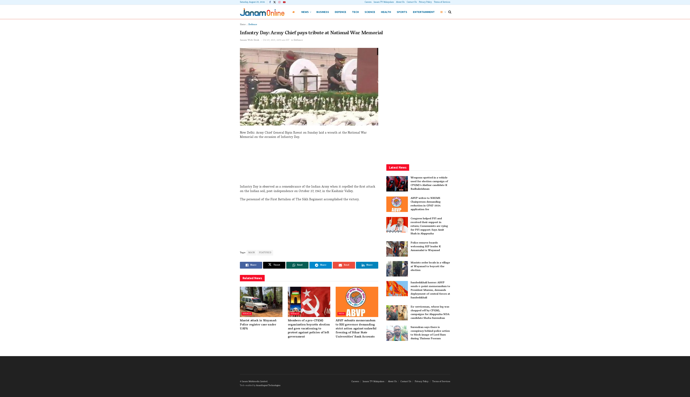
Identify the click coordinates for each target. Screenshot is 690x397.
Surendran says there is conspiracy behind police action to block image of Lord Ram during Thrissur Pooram (430, 333)
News (305, 12)
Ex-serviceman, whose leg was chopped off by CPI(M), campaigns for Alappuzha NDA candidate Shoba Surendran (430, 312)
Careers (368, 2)
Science (370, 12)
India (341, 313)
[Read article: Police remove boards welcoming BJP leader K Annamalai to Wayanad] (397, 249)
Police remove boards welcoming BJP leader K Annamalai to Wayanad (426, 246)
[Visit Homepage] (262, 12)
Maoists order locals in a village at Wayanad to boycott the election (430, 266)
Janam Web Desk (249, 40)
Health (386, 12)
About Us (400, 2)
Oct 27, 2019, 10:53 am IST (276, 40)
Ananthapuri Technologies (268, 386)
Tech (355, 12)
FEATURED (265, 253)
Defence (340, 12)
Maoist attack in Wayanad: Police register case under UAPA (258, 325)
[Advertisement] (309, 163)
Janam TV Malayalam (384, 2)
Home (243, 25)
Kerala (247, 313)
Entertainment (424, 12)
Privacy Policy (425, 2)
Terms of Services (442, 2)
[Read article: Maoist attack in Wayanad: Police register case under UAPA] (261, 302)
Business (322, 12)
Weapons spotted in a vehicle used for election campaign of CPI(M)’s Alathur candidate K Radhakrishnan (429, 183)
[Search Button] (449, 12)
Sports (402, 12)
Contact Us (412, 2)
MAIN (251, 253)
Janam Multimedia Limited (254, 382)
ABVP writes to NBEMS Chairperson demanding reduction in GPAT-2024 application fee (426, 204)
